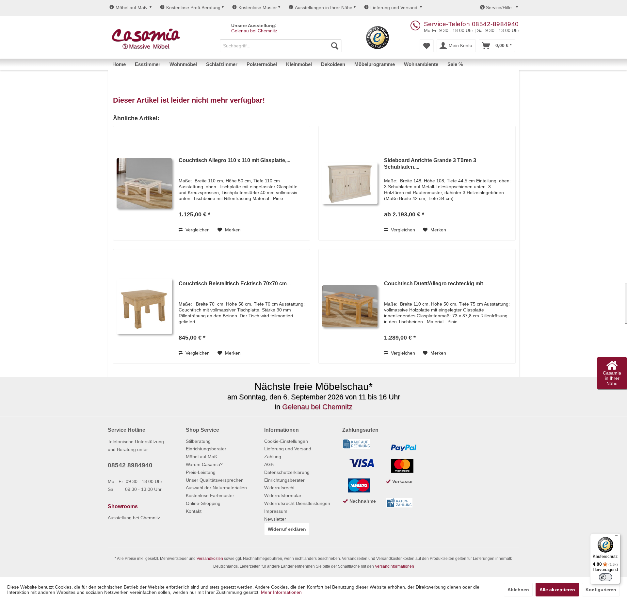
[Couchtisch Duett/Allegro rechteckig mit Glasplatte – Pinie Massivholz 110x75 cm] (350, 306)
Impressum (275, 511)
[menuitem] (281, 45)
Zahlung (272, 456)
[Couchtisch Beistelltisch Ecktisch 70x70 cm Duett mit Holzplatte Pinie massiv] (144, 306)
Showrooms (123, 506)
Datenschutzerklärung (287, 472)
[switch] (605, 577)
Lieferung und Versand (393, 7)
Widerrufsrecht (279, 487)
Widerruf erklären (287, 529)
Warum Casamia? (204, 464)
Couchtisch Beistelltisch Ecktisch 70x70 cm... (235, 283)
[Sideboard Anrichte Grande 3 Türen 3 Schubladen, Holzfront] (350, 183)
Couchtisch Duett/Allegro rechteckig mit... (435, 283)
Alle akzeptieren (557, 589)
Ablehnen (518, 589)
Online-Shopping (203, 503)
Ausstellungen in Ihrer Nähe (323, 7)
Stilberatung (198, 441)
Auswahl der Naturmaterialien (216, 487)
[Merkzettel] (427, 45)
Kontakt (193, 511)
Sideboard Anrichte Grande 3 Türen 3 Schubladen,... (430, 164)
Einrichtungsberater (206, 448)
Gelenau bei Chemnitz (254, 30)
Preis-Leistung (201, 472)
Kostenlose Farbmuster (210, 495)
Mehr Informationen (281, 592)
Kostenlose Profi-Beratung (193, 7)
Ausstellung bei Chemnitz (134, 517)
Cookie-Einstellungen (286, 441)
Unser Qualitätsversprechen (215, 480)
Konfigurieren (601, 589)
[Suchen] (335, 45)
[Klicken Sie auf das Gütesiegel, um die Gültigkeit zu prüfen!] (377, 37)
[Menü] (616, 537)
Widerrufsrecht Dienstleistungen (297, 503)
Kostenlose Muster (257, 7)
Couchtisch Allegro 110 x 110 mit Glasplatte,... (234, 160)
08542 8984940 (130, 465)
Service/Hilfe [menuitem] (499, 7)
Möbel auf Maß (131, 7)
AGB (269, 464)
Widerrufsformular (282, 495)
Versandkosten (210, 558)
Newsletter (275, 519)
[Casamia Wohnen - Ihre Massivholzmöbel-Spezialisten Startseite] (146, 39)
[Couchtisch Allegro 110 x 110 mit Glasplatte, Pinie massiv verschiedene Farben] (144, 183)
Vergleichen (197, 229)
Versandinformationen (394, 566)
